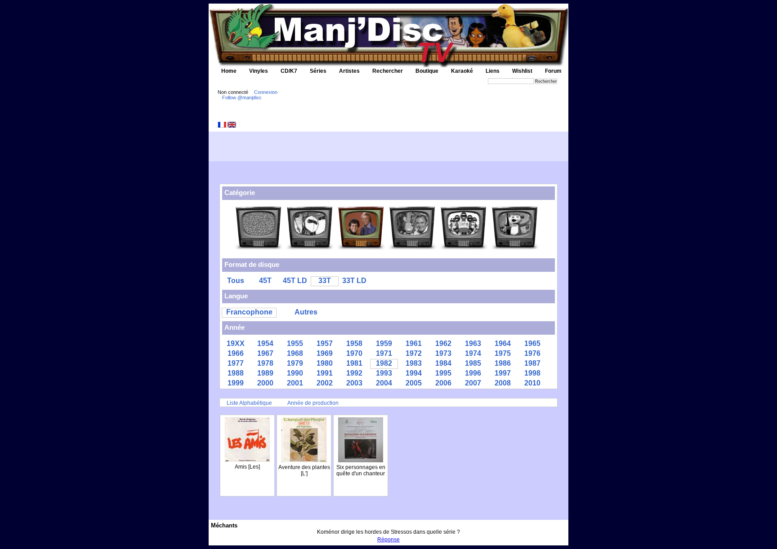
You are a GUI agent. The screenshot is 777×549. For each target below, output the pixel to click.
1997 (503, 373)
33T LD (354, 280)
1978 (265, 363)
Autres (306, 312)
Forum (553, 71)
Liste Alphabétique (249, 403)
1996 (473, 373)
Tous (235, 280)
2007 (473, 383)
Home (229, 71)
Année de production (313, 403)
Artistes (349, 71)
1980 (325, 363)
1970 (354, 353)
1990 (295, 373)
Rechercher (387, 71)
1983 (414, 363)
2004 (384, 383)
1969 (325, 353)
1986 (503, 363)
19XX (236, 343)
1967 (265, 353)
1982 (384, 363)
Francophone (249, 312)
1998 (532, 373)
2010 (532, 383)
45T (265, 280)
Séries (318, 71)
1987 (532, 363)
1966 (236, 353)
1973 (443, 353)
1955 (295, 343)
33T (324, 280)
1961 (414, 343)
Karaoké (462, 71)
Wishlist (522, 71)
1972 (414, 353)
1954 (265, 343)
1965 (532, 343)
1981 (354, 363)
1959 (384, 343)
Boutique (426, 71)
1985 (473, 363)
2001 (295, 383)
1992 (354, 373)
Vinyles (258, 71)
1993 (384, 373)
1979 (295, 363)
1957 (325, 343)
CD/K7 (289, 71)
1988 (236, 373)
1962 (443, 343)
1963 (473, 343)
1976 (532, 353)
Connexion (265, 92)
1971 (384, 353)
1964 (503, 343)
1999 (236, 383)
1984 (443, 363)
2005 (414, 383)
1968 (295, 353)
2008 (503, 383)
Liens (493, 71)
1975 (503, 353)
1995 (443, 373)
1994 (414, 373)
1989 (265, 373)
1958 (354, 343)
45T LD (295, 280)
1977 (236, 363)
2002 (325, 383)
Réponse (388, 539)
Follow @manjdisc (242, 97)
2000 (265, 383)
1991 (325, 373)
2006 (443, 383)
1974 (473, 353)
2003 (354, 383)
